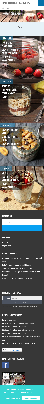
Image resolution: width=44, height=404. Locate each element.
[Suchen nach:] (15, 8)
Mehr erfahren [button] (32, 392)
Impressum (6, 245)
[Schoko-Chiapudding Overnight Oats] (22, 101)
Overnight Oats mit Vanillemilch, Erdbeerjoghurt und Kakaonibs (10, 51)
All (31, 302)
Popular (7, 298)
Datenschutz (7, 242)
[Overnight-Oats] (22, 16)
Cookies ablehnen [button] (13, 398)
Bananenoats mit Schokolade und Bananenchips (10, 137)
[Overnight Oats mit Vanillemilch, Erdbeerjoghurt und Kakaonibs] (22, 57)
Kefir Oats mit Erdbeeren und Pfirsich (16, 265)
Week (19, 302)
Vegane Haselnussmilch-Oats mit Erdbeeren (19, 268)
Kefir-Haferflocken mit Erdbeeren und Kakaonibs (11, 180)
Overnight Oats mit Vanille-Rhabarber (17, 278)
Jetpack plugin (8, 307)
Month (25, 302)
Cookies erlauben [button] (31, 398)
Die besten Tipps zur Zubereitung (22, 343)
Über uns (12, 320)
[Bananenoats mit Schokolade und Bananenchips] (22, 144)
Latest (14, 298)
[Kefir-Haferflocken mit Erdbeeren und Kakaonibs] (22, 188)
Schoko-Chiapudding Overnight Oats (9, 91)
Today (14, 302)
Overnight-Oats (16, 3)
